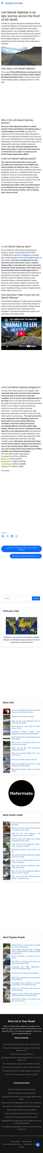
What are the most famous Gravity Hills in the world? (26, 823)
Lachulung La (6, 464)
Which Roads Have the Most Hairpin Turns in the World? (26, 738)
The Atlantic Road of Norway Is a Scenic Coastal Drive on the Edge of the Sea (26, 984)
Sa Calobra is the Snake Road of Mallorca (25, 973)
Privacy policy (15, 1141)
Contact (21, 1147)
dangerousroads (14, 3)
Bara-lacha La (6, 461)
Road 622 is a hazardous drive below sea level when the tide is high (26, 962)
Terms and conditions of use (12, 1144)
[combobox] (17, 598)
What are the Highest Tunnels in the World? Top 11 (21, 1113)
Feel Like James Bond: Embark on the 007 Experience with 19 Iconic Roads (26, 711)
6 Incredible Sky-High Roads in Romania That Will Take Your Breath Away (21, 1128)
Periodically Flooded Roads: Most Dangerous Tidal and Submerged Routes (26, 732)
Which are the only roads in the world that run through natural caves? (26, 829)
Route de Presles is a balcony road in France (26, 957)
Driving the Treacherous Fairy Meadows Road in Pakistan (26, 989)
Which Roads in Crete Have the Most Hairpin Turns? (26, 727)
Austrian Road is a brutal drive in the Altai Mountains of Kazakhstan (26, 946)
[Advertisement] (21, 100)
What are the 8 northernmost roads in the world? (21, 1117)
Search (36, 598)
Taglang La (27, 255)
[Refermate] (21, 793)
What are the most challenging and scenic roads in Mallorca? (21, 1103)
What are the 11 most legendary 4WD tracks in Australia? (21, 1106)
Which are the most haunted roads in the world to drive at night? (26, 743)
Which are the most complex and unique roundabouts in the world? (26, 840)
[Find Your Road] (21, 626)
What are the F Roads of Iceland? (23, 716)
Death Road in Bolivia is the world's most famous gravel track (26, 1000)
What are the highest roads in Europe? (24, 759)
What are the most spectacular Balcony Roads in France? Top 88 (26, 872)
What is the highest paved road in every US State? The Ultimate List (26, 765)
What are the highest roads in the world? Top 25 (26, 770)
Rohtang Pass (7, 456)
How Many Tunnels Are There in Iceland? (21, 1089)
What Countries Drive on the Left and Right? (21, 1110)
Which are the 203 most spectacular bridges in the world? (26, 749)
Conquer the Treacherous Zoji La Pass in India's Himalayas (22, 549)
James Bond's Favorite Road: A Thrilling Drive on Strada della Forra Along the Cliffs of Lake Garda (26, 951)
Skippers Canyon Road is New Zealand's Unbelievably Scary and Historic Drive (26, 994)
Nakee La (5, 459)
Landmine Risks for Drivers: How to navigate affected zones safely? (21, 1098)
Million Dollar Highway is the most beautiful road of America (26, 978)
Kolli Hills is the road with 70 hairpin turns (25, 556)
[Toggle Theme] (38, 1145)
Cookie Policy (27, 1144)
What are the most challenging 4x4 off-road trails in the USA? (26, 722)
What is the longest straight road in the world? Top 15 (26, 754)
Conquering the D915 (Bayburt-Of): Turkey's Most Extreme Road (26, 968)
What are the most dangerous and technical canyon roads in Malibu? (26, 834)
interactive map (18, 640)
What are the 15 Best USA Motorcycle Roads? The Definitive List (26, 877)
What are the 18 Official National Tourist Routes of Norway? (26, 861)
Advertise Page (27, 1141)
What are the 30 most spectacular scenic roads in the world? (26, 866)
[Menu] (3, 3)
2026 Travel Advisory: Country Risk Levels (21, 1093)
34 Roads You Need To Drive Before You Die (26, 850)
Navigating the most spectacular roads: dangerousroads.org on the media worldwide (21, 1122)
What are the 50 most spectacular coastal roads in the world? (26, 856)
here (13, 1031)
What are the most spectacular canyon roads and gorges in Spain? (26, 845)
